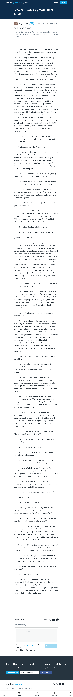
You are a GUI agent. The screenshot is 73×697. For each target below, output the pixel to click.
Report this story (20, 625)
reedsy (14, 2)
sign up (25, 645)
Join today (11, 672)
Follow (32, 23)
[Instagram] (57, 684)
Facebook (44, 672)
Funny (21, 28)
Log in (63, 2)
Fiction (28, 28)
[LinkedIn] (60, 684)
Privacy (18, 688)
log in (32, 645)
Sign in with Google (28, 672)
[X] (54, 684)
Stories (54, 695)
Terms (12, 688)
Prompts (19, 695)
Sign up (55, 2)
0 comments (54, 24)
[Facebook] (63, 684)
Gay (16, 28)
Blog (70, 695)
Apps (25, 2)
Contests (37, 695)
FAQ (7, 688)
